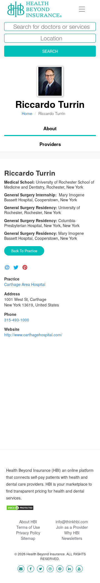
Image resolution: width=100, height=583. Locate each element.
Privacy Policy (28, 532)
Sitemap (28, 538)
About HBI (28, 521)
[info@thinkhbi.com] (21, 568)
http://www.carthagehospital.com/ (33, 334)
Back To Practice (24, 250)
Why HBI (71, 532)
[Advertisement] (50, 399)
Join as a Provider (72, 527)
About (50, 128)
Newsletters (72, 538)
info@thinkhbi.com (72, 521)
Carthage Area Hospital (24, 284)
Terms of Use (28, 527)
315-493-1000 (16, 319)
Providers (50, 144)
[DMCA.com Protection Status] (20, 507)
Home (27, 113)
